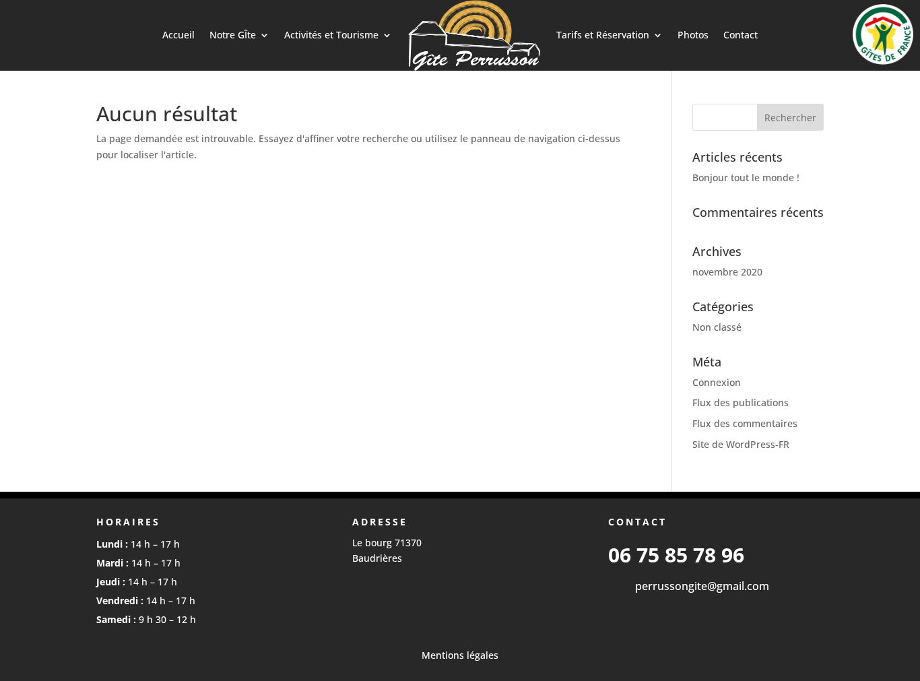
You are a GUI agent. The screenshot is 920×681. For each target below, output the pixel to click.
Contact (740, 34)
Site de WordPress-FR (740, 444)
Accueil (178, 34)
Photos (693, 34)
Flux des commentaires (744, 423)
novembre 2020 (727, 271)
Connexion (716, 382)
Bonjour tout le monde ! (745, 177)
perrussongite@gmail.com (702, 586)
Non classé (717, 327)
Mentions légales (460, 655)
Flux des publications (740, 402)
